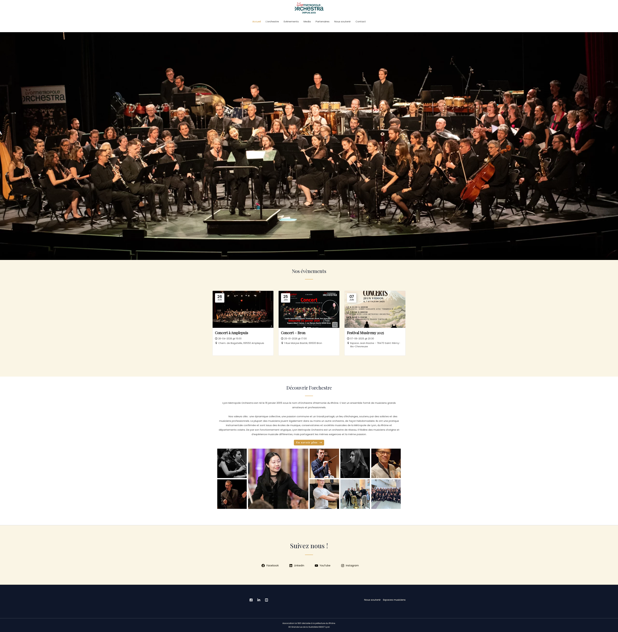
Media (307, 21)
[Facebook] (251, 600)
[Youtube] (266, 600)
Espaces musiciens (394, 599)
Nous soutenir (342, 21)
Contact (361, 21)
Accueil (256, 21)
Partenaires (322, 21)
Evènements (291, 21)
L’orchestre (272, 21)
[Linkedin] (258, 600)
